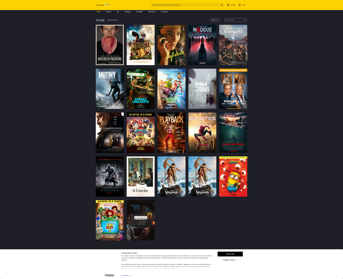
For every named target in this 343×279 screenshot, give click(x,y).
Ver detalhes (125, 275)
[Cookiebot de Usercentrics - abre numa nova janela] (109, 275)
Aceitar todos (230, 254)
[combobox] (187, 5)
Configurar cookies (229, 260)
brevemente (113, 20)
